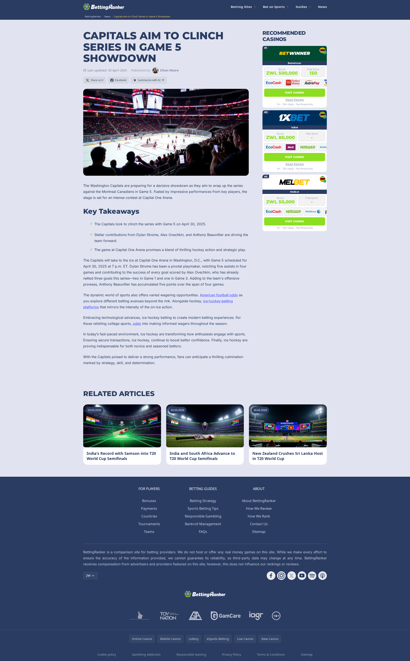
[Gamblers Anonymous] (195, 615)
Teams (149, 531)
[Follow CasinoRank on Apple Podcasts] (322, 575)
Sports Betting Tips (203, 508)
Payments (149, 508)
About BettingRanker (259, 500)
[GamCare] (226, 615)
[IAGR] (256, 615)
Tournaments (149, 524)
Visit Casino (294, 92)
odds (137, 323)
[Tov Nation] (169, 615)
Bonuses (149, 500)
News (322, 7)
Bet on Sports (274, 7)
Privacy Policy (231, 654)
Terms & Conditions (271, 654)
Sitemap (258, 531)
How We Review (259, 508)
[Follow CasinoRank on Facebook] (271, 575)
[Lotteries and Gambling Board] (140, 615)
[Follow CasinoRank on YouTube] (302, 575)
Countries (149, 516)
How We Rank (259, 516)
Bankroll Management (203, 524)
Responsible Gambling (203, 516)
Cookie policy (106, 654)
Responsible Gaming (191, 654)
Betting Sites (241, 7)
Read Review (295, 99)
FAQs (203, 531)
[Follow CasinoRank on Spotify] (312, 575)
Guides (301, 7)
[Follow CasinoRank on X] (291, 575)
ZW (88, 575)
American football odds (219, 295)
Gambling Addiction (146, 654)
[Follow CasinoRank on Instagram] (281, 575)
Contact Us (259, 524)
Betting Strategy (203, 500)
